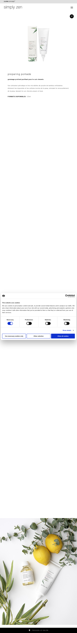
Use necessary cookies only (14, 336)
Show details (67, 330)
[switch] (29, 323)
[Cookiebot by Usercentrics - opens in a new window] (66, 296)
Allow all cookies (63, 336)
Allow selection (39, 336)
